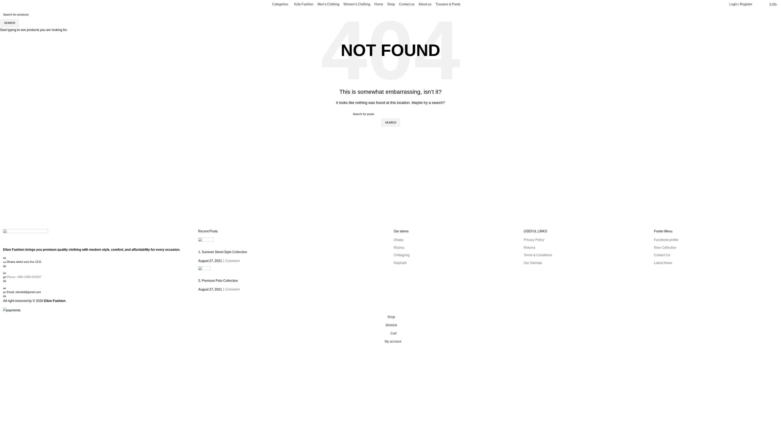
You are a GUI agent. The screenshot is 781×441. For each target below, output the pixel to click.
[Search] (758, 4)
